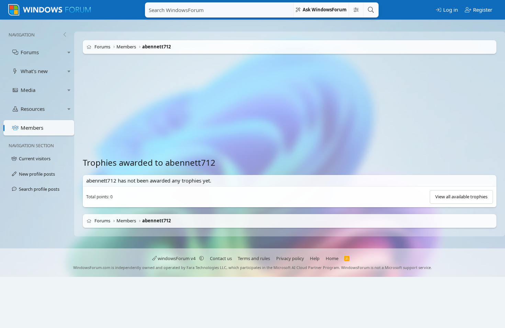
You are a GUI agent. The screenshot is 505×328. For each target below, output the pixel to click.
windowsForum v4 (177, 258)
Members (32, 127)
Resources (33, 108)
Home (332, 258)
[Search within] (356, 10)
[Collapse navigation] (64, 34)
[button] (69, 52)
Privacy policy (290, 258)
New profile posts (37, 174)
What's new (34, 71)
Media (28, 89)
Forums (30, 52)
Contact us (221, 258)
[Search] (370, 10)
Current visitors (34, 158)
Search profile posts (39, 189)
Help (314, 258)
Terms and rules (254, 258)
